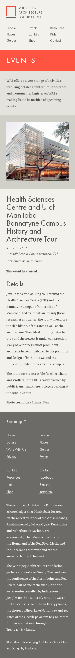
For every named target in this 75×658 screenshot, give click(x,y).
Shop (31, 40)
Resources (57, 28)
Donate (11, 442)
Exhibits (33, 34)
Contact (55, 40)
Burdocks (30, 648)
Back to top (14, 421)
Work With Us (16, 449)
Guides (11, 40)
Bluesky (44, 484)
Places (10, 34)
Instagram (46, 491)
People (11, 28)
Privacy (11, 456)
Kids (53, 34)
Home (10, 435)
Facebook (46, 477)
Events (32, 28)
